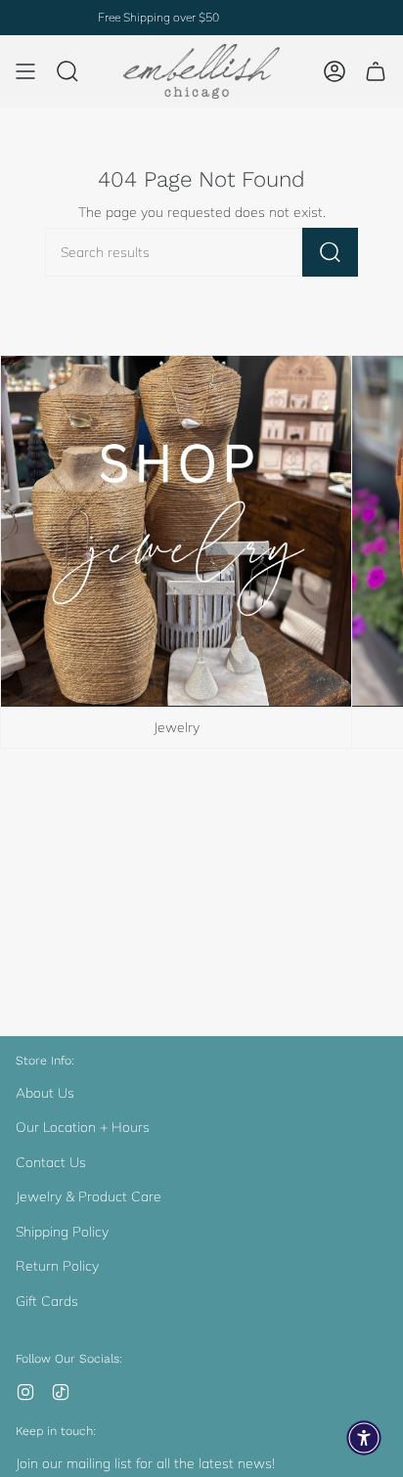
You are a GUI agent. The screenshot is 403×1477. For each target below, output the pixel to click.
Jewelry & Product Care (88, 1196)
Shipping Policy (62, 1231)
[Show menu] (25, 71)
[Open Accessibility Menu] (363, 1437)
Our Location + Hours (83, 1127)
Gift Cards (47, 1301)
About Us (45, 1093)
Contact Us (51, 1162)
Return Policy (57, 1266)
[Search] (330, 252)
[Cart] (375, 71)
